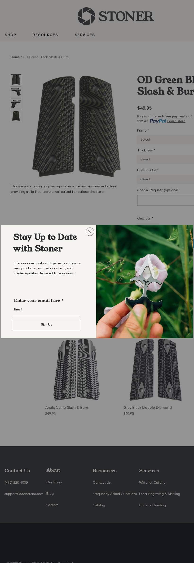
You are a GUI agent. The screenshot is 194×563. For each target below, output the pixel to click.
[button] (90, 231)
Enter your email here (37, 300)
